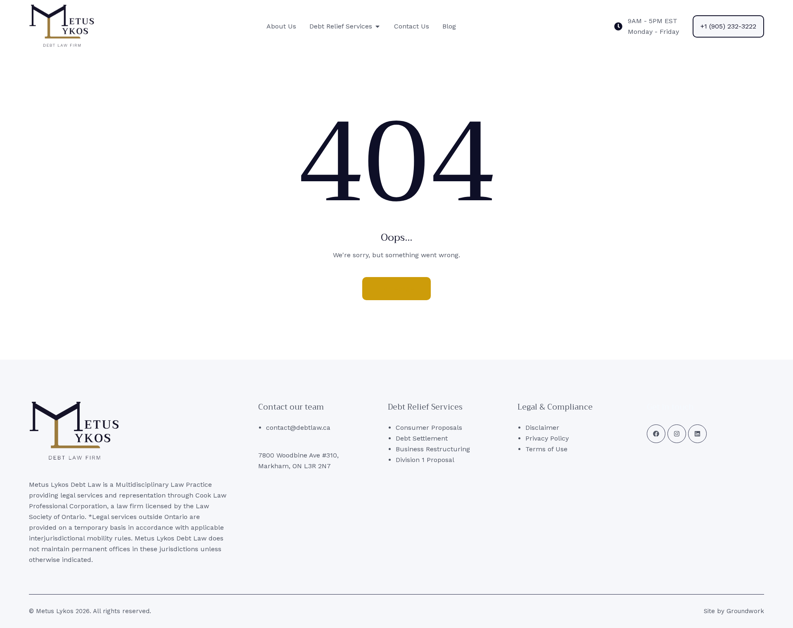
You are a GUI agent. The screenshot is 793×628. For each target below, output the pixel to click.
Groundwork (745, 611)
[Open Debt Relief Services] (377, 26)
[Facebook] (656, 433)
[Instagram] (676, 433)
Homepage (396, 288)
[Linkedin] (697, 433)
